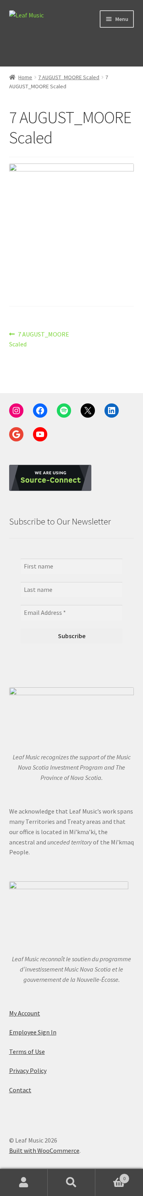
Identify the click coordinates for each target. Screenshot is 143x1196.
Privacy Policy (27, 1070)
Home (25, 77)
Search (71, 1182)
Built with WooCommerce (44, 1150)
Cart (110, 1175)
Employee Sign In (32, 1032)
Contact (20, 1090)
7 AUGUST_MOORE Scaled (68, 77)
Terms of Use (27, 1051)
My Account (24, 1013)
